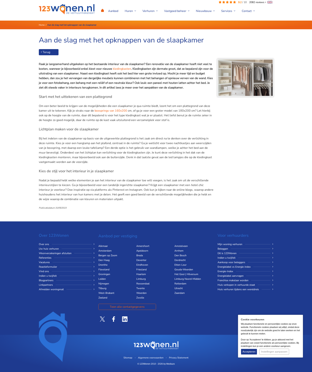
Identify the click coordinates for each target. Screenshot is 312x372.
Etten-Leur (180, 265)
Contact (247, 11)
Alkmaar (103, 246)
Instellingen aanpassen (274, 351)
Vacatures (44, 262)
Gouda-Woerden (183, 269)
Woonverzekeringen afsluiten (55, 253)
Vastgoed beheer (175, 11)
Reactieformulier (48, 267)
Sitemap (128, 357)
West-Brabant (106, 293)
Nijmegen (103, 283)
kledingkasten (122, 69)
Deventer (141, 260)
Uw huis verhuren (49, 248)
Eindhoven (142, 265)
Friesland (141, 269)
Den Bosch (180, 255)
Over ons (44, 244)
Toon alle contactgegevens (127, 307)
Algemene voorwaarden (150, 357)
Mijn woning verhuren (230, 244)
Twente (140, 288)
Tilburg (102, 288)
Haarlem (141, 274)
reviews (257, 2)
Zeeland (102, 297)
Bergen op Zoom (107, 255)
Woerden (141, 293)
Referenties (45, 257)
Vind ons (44, 271)
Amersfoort (142, 246)
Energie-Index (225, 271)
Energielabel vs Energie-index (234, 267)
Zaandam (179, 293)
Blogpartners (46, 280)
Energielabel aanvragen (231, 276)
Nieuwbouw (204, 11)
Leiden (102, 279)
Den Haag (104, 260)
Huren (129, 11)
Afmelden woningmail (51, 289)
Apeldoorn (142, 250)
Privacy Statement (178, 357)
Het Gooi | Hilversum (186, 274)
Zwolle (140, 297)
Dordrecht (180, 260)
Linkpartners (46, 285)
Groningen (104, 274)
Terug (46, 52)
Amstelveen (181, 246)
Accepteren (248, 351)
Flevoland (103, 269)
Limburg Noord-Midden (187, 279)
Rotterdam (180, 283)
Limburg (141, 279)
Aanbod (113, 11)
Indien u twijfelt (48, 276)
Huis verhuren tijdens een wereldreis (238, 289)
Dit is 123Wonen (227, 253)
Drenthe (102, 265)
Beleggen (223, 248)
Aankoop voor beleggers (231, 262)
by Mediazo (169, 364)
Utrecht (178, 288)
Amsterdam (105, 250)
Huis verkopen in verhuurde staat (236, 285)
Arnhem (178, 250)
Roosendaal (143, 283)
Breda (139, 255)
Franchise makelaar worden (233, 280)
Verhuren (148, 11)
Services (227, 11)
